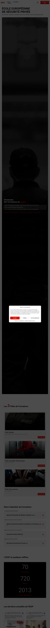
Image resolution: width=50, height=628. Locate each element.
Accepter (15, 318)
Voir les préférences (35, 318)
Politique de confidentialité (19, 320)
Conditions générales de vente (29, 320)
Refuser (24, 318)
